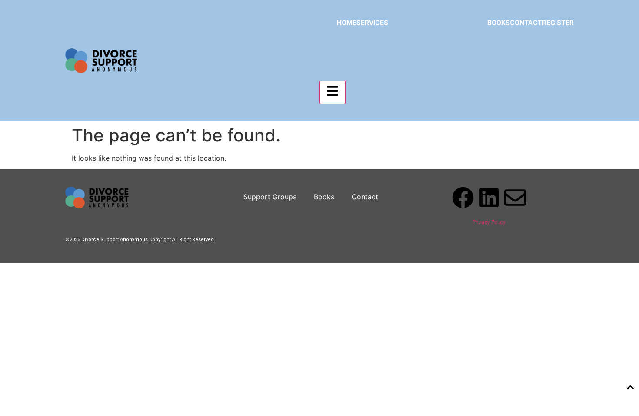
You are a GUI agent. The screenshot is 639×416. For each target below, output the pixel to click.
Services (372, 23)
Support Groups (269, 196)
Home (346, 23)
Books (498, 23)
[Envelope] (515, 197)
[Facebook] (463, 197)
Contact (526, 23)
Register (558, 23)
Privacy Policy (489, 222)
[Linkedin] (489, 197)
